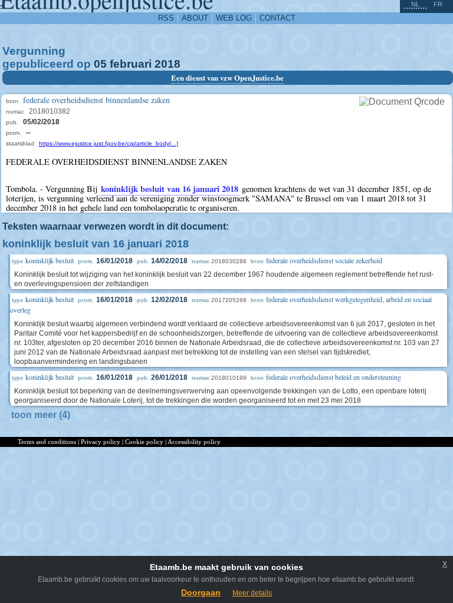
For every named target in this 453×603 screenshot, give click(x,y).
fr (438, 4)
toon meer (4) (40, 415)
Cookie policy (144, 441)
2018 (167, 64)
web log (234, 18)
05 (100, 64)
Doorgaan (201, 592)
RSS (166, 18)
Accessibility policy (194, 441)
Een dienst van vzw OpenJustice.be (227, 77)
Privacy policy (100, 441)
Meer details (252, 593)
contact (278, 18)
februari (131, 64)
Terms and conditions (47, 441)
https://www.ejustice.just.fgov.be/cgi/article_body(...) (108, 143)
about (195, 18)
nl (415, 4)
